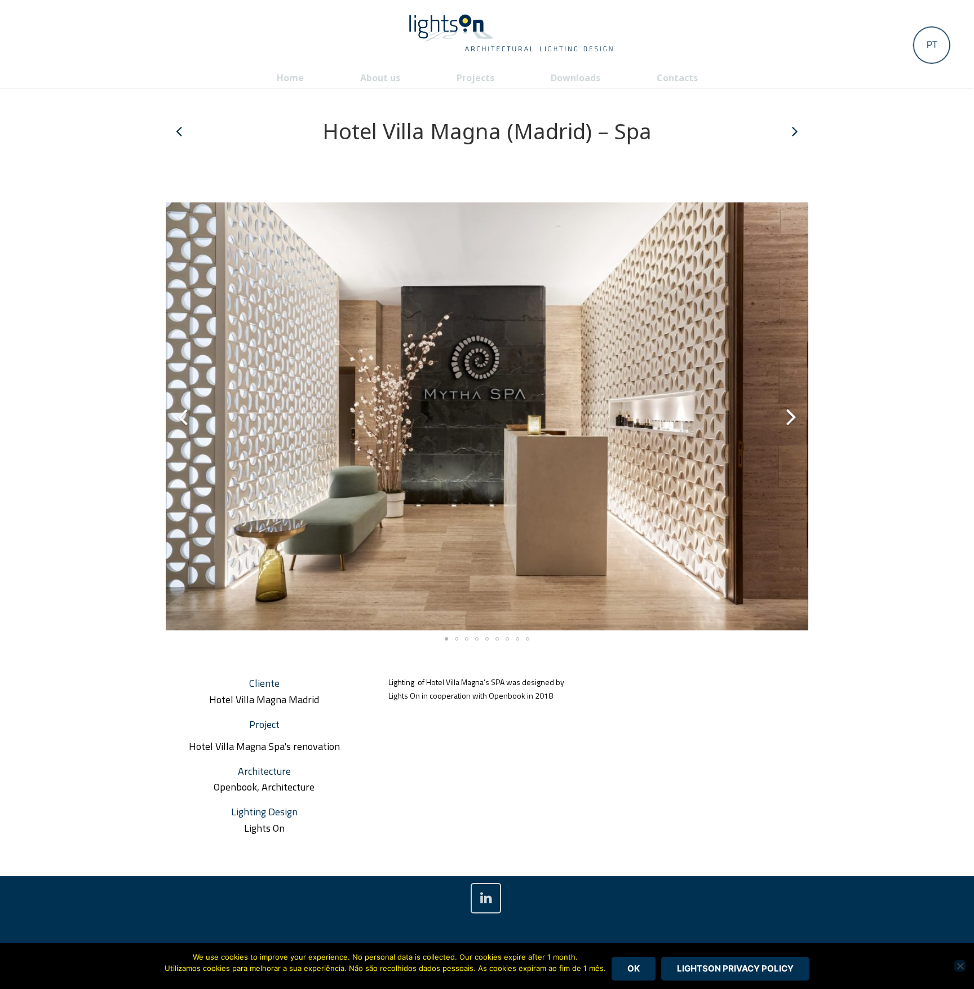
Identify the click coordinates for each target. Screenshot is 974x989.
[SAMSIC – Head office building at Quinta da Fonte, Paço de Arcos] (794, 131)
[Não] (960, 966)
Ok (633, 968)
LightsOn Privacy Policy (735, 968)
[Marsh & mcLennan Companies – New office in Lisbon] (180, 131)
